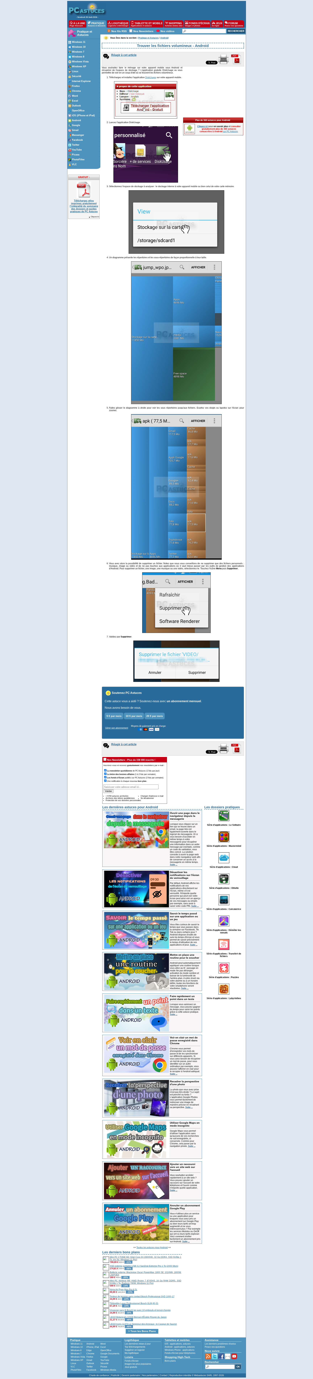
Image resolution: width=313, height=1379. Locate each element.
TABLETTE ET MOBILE (146, 24)
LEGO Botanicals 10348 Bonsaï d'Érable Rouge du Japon (138, 1317)
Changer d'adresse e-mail (152, 796)
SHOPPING (174, 24)
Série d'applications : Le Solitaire (224, 825)
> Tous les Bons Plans (142, 1331)
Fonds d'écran (132, 1361)
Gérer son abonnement (116, 728)
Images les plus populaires (138, 1364)
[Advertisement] (174, 10)
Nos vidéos (167, 31)
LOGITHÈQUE (118, 24)
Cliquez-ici (95, 217)
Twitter (89, 1366)
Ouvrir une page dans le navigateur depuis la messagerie (185, 816)
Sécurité (104, 1363)
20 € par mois (154, 716)
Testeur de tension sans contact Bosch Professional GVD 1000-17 (142, 1296)
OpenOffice (105, 1350)
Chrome (90, 1353)
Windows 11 (77, 1344)
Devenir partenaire (131, 1375)
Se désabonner (147, 798)
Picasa (103, 1366)
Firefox (89, 1357)
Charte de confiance (99, 1375)
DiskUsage (150, 77)
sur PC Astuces (230, 131)
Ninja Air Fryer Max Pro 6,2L (123, 1289)
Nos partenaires (150, 1375)
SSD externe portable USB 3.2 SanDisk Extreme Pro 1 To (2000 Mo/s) (144, 1266)
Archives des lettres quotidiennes (120, 798)
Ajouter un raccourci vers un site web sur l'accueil (182, 1167)
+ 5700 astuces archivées (117, 796)
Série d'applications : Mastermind (224, 846)
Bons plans (170, 1361)
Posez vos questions (215, 1347)
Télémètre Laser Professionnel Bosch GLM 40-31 (134, 1303)
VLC (73, 1366)
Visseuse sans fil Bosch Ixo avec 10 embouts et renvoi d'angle (140, 1310)
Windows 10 (77, 1347)
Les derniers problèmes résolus (220, 1344)
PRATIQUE (96, 24)
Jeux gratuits (131, 1367)
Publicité (115, 1375)
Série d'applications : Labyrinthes (224, 998)
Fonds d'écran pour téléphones (180, 1353)
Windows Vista (78, 1357)
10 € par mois (134, 716)
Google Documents (109, 1353)
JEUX (217, 24)
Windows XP (77, 1360)
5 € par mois (114, 716)
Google (104, 1357)
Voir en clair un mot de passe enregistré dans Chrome (184, 1040)
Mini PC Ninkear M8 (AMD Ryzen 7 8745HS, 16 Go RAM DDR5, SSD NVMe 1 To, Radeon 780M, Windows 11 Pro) (145, 1282)
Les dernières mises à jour (138, 1344)
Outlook (90, 1363)
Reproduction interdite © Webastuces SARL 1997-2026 (196, 1375)
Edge (89, 1350)
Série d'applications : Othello (224, 888)
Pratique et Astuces (84, 33)
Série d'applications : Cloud (224, 867)
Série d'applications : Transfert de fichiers (223, 955)
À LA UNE (77, 24)
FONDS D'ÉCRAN (197, 24)
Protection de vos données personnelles (123, 800)
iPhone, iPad (92, 1347)
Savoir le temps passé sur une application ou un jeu (184, 916)
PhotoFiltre (76, 1370)
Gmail (89, 1360)
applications (176, 1344)
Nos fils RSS (119, 31)
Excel (103, 1347)
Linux (73, 1363)
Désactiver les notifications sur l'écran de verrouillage (184, 875)
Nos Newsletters (143, 31)
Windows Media (108, 1370)
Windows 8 (76, 1350)
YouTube (104, 1360)
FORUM (234, 24)
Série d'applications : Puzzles (224, 977)
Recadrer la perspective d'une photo (184, 1083)
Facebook (91, 1370)
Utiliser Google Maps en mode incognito (185, 1124)
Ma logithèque (132, 1353)
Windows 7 (76, 1353)
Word (103, 1344)
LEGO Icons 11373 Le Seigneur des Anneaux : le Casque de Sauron (143, 1324)
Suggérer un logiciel (135, 1350)
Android (90, 1344)
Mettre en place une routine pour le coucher (184, 956)
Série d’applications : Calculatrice (223, 909)
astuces (187, 1344)
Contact (163, 1375)
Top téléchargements (135, 1347)
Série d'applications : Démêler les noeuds (223, 931)
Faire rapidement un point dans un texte (182, 998)
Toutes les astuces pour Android (152, 1247)
